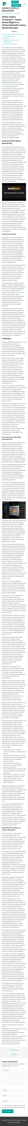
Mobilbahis (6, 38)
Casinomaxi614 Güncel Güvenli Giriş (13, 34)
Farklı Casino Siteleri (9, 36)
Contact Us (16, 5)
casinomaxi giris (6, 84)
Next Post (14, 1054)
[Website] (14, 1101)
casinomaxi (16, 13)
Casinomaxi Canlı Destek (10, 44)
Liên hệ (15, 2)
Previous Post (14, 1050)
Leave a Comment (7, 13)
